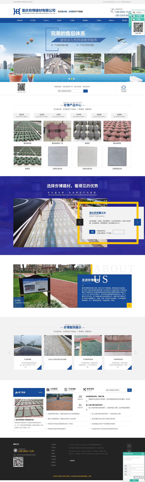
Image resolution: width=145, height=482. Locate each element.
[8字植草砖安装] (105, 345)
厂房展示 (98, 20)
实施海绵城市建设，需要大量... (95, 396)
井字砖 (79, 115)
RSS (115, 2)
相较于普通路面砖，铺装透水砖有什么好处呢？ (62, 419)
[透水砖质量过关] (72, 222)
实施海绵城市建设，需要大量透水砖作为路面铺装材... (64, 414)
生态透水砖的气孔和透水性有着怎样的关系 (105, 429)
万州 (85, 454)
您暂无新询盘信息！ (126, 2)
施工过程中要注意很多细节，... (95, 405)
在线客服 (123, 91)
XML (119, 2)
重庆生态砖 (77, 86)
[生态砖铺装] (14, 345)
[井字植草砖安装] (75, 345)
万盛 (98, 454)
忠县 (106, 454)
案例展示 (85, 20)
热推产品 (71, 454)
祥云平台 (89, 451)
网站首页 (20, 20)
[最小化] (143, 454)
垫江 (93, 454)
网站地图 (111, 2)
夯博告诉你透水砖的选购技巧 (57, 429)
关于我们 (33, 20)
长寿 (88, 454)
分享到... (139, 19)
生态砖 (72, 20)
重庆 (82, 454)
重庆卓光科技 (102, 451)
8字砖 (58, 115)
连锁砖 (99, 115)
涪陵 (96, 454)
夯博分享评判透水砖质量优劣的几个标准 (60, 424)
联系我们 (125, 20)
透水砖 (59, 20)
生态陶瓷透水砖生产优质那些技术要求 (103, 424)
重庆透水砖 (86, 86)
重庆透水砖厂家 (68, 86)
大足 (101, 454)
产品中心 (46, 20)
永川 (104, 454)
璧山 (90, 454)
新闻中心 (112, 20)
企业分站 (105, 2)
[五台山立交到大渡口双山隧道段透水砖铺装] (45, 345)
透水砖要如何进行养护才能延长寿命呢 (103, 419)
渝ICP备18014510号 (74, 451)
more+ (41, 392)
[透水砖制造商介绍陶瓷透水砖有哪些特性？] (29, 407)
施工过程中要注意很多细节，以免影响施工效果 (106, 414)
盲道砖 (119, 115)
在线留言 (139, 16)
